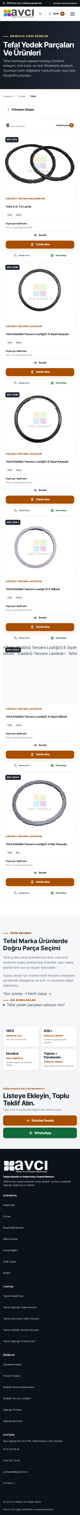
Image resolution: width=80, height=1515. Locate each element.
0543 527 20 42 (11, 1460)
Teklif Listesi (9, 1261)
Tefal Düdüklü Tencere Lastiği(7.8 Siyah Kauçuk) (37, 461)
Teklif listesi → (39, 993)
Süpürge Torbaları (12, 1409)
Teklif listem (64, 125)
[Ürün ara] (40, 13)
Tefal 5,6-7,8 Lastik (18, 206)
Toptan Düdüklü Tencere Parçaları (21, 1330)
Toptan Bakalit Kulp (13, 1296)
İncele (42, 235)
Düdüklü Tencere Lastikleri (24, 326)
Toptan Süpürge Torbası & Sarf (19, 1341)
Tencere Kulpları (11, 1375)
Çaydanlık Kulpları (12, 1364)
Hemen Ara (24, 255)
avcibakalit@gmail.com (15, 1471)
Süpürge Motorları (12, 1421)
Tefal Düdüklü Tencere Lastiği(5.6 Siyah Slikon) (36, 716)
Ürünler (22, 96)
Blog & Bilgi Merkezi (13, 1227)
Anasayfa (8, 96)
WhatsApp (61, 255)
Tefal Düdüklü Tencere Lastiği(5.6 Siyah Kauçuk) (37, 334)
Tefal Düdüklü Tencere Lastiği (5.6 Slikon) (33, 589)
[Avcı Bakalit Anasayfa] (18, 13)
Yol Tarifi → (9, 1483)
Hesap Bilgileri (10, 1250)
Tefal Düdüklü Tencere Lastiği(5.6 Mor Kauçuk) (36, 844)
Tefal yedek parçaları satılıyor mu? (36, 1005)
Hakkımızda (9, 1205)
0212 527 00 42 (11, 1449)
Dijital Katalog (10, 1239)
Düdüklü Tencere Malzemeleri (25, 198)
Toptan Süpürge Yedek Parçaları (20, 1307)
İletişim (6, 1273)
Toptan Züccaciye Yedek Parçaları (21, 1318)
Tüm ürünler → (15, 993)
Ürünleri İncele (43, 1120)
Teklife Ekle (43, 244)
